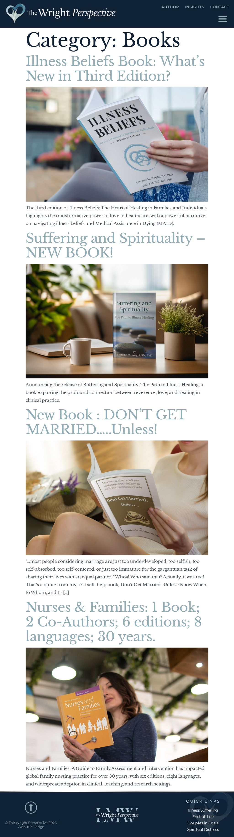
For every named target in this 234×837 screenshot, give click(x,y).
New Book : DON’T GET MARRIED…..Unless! (106, 422)
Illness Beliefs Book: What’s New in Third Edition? (115, 68)
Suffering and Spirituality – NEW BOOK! (115, 245)
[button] (222, 19)
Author (170, 7)
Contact (219, 7)
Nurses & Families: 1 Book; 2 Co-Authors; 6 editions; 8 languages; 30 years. (114, 622)
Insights (194, 7)
